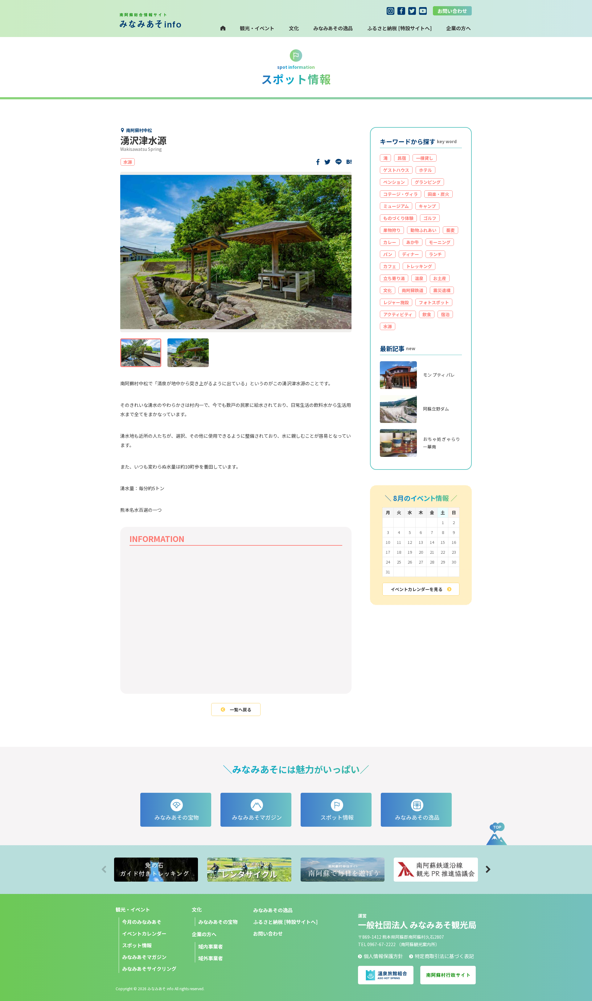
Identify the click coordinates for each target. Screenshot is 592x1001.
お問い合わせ (452, 10)
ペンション (394, 182)
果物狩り (392, 230)
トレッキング (419, 266)
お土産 (439, 278)
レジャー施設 (396, 302)
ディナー (410, 254)
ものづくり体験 (398, 218)
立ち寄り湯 (394, 278)
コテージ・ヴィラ (400, 194)
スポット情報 (137, 945)
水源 (387, 326)
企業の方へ (204, 934)
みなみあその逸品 (333, 28)
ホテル (425, 170)
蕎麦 (450, 230)
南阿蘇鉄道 (412, 290)
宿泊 (445, 314)
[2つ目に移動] (187, 352)
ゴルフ (429, 218)
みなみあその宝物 (218, 921)
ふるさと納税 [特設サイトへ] (399, 28)
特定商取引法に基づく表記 (444, 956)
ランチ (435, 254)
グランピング (428, 182)
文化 (294, 28)
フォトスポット (434, 302)
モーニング (439, 242)
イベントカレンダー (144, 933)
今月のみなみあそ (142, 921)
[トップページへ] (223, 28)
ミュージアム (396, 206)
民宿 (401, 158)
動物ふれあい (423, 230)
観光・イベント (257, 28)
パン (387, 254)
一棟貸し (424, 158)
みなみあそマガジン (144, 957)
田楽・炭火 (438, 194)
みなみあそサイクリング (149, 968)
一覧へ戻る (240, 709)
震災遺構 (441, 290)
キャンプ (427, 206)
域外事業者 (210, 958)
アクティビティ (398, 314)
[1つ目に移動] (140, 352)
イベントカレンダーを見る (416, 589)
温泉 (419, 278)
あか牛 (412, 242)
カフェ (389, 266)
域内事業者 (210, 946)
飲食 (426, 314)
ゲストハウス (396, 170)
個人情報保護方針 (383, 956)
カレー (389, 242)
